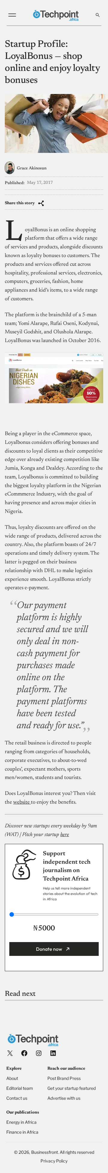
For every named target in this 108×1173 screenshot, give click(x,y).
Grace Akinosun (31, 168)
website (22, 802)
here (64, 835)
